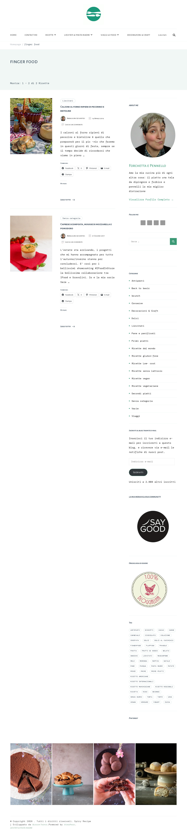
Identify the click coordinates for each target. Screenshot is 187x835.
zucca (167, 702)
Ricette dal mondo (143, 348)
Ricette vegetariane (145, 386)
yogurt (156, 702)
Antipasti (138, 280)
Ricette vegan (141, 378)
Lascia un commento (74, 125)
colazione (165, 635)
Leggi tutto (65, 200)
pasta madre (157, 666)
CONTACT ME (31, 35)
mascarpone (163, 656)
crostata (134, 640)
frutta (133, 651)
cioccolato (150, 635)
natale (167, 661)
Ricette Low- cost (143, 363)
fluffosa (150, 645)
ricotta (134, 692)
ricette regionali (164, 687)
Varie (135, 408)
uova (170, 697)
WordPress (69, 825)
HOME (13, 35)
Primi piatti (140, 340)
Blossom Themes (39, 825)
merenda (143, 661)
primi (143, 671)
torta (149, 697)
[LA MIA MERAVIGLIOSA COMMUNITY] (153, 504)
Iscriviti (138, 472)
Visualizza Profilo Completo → (151, 199)
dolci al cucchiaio (163, 640)
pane (132, 666)
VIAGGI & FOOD (108, 35)
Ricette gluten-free (145, 355)
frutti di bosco (150, 651)
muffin (155, 661)
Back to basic (141, 288)
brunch (136, 295)
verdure (144, 702)
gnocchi (134, 656)
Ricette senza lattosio (147, 371)
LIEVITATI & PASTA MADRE (77, 35)
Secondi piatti (141, 393)
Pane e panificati (143, 333)
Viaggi (136, 416)
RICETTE (49, 35)
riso (145, 692)
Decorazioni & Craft (145, 310)
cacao (161, 630)
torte (160, 697)
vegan (133, 702)
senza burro (136, 697)
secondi (156, 692)
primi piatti (157, 671)
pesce (133, 671)
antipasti (135, 630)
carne (171, 630)
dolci (146, 640)
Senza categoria (71, 218)
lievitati (147, 656)
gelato (166, 651)
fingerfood (135, 645)
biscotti (149, 630)
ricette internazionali (141, 681)
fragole (163, 645)
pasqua (143, 666)
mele (132, 661)
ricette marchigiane (140, 687)
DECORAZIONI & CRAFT (138, 35)
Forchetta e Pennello (147, 166)
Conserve (137, 303)
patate (171, 666)
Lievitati (162, 35)
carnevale (135, 635)
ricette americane (139, 676)
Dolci (135, 318)
